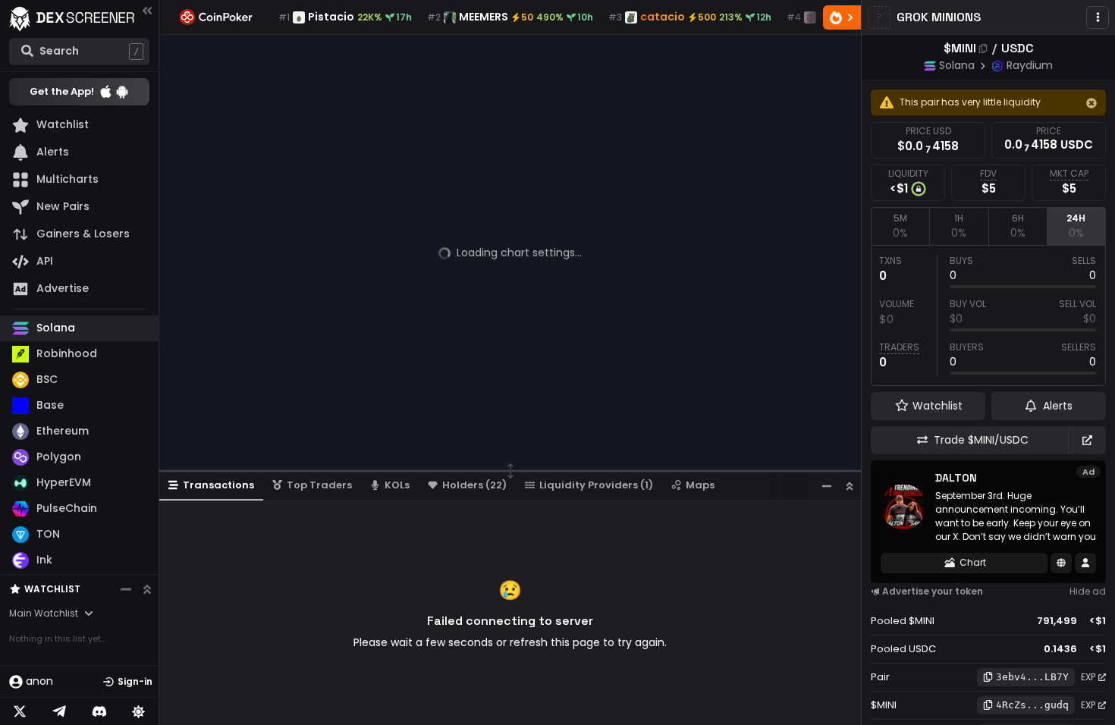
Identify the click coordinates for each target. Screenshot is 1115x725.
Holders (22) (474, 485)
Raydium (1030, 65)
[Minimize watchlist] (126, 589)
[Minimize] (826, 486)
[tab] (900, 226)
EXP (1088, 676)
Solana (957, 65)
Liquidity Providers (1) (596, 485)
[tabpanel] (988, 315)
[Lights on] (139, 711)
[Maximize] (849, 486)
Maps (700, 485)
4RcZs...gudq (1032, 705)
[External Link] (1087, 440)
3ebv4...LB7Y (1032, 677)
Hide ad (1087, 591)
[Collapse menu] (147, 10)
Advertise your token (932, 591)
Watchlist (52, 588)
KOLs (397, 485)
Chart (973, 562)
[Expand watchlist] (147, 589)
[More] (1097, 17)
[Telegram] (59, 711)
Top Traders (319, 485)
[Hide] (1091, 103)
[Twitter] (19, 711)
